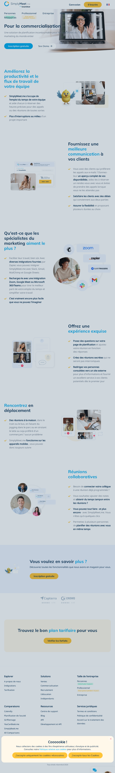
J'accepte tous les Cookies (85, 755)
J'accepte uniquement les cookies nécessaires (40, 755)
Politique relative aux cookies (53, 749)
